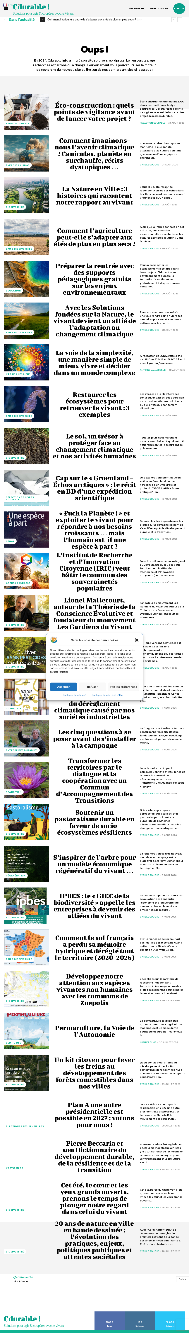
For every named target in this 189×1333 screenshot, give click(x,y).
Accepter (63, 686)
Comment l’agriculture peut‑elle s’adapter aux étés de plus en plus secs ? (94, 236)
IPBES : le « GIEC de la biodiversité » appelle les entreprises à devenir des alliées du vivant (94, 905)
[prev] (173, 19)
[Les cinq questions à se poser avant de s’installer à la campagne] (26, 738)
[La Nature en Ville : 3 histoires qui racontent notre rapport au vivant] (26, 195)
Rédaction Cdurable (152, 123)
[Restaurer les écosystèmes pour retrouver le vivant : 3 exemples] (26, 404)
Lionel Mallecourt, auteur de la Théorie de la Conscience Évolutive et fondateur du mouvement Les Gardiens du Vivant (94, 613)
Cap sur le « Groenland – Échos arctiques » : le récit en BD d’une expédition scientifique (94, 488)
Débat (10, 541)
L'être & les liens (18, 374)
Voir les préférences (123, 686)
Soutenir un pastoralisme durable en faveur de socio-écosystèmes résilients (94, 822)
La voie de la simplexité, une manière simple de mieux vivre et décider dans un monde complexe (94, 362)
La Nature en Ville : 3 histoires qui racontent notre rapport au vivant (94, 195)
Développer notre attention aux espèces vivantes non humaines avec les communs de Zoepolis (94, 989)
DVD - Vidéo (14, 1042)
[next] (179, 19)
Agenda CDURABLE (18, 583)
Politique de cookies (74, 694)
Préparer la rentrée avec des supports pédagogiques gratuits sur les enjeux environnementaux (94, 279)
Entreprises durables (21, 750)
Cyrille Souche (149, 164)
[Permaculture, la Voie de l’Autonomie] (26, 1031)
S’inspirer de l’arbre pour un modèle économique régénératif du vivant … (94, 863)
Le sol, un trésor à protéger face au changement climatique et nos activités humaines (94, 446)
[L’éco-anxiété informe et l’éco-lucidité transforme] (26, 1282)
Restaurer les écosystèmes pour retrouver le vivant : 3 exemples (94, 404)
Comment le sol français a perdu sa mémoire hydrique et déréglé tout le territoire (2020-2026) (95, 947)
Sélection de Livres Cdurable (20, 498)
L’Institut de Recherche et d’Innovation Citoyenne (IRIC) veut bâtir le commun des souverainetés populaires (94, 571)
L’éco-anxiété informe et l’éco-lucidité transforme (94, 1281)
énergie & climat (18, 165)
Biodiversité (15, 207)
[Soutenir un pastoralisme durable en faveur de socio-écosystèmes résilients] (26, 822)
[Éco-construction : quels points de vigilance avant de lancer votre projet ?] (26, 112)
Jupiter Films (148, 1042)
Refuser (92, 686)
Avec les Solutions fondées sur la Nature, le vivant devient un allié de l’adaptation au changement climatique (94, 320)
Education (13, 290)
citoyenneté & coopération (25, 1293)
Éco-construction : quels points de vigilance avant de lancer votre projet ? (94, 111)
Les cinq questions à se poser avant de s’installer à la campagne (94, 738)
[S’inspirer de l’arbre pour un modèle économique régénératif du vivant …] (26, 864)
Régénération (15, 875)
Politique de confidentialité (108, 694)
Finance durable (18, 123)
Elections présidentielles (25, 1126)
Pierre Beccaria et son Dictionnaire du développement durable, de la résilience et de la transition (95, 1156)
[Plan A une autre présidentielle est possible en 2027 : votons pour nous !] (26, 1114)
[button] (137, 640)
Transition (13, 708)
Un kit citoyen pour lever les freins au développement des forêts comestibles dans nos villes (94, 1073)
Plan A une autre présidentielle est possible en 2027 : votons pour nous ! (94, 1114)
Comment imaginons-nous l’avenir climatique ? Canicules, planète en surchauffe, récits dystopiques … (94, 153)
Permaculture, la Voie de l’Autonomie (94, 1031)
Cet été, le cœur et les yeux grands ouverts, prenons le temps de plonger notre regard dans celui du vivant (94, 1198)
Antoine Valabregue (153, 370)
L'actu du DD (14, 1168)
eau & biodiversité (19, 249)
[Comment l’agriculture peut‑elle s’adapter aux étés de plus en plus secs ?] (26, 237)
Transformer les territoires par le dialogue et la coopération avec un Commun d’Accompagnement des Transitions (94, 780)
